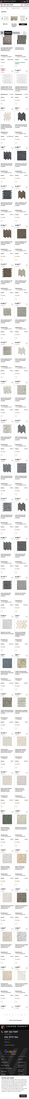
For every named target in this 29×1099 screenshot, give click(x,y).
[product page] (22, 40)
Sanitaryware (4, 1062)
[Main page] (14, 1027)
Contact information (9, 1045)
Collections (16, 33)
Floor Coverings (5, 1065)
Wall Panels (4, 1071)
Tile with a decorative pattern (14, 25)
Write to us (7, 1042)
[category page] (5, 18)
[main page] (8, 1)
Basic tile (5, 24)
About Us (20, 1059)
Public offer (21, 1074)
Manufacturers (21, 1062)
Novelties (3, 1074)
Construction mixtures (6, 1068)
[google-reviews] (10, 1053)
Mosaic (23, 24)
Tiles (2, 1059)
